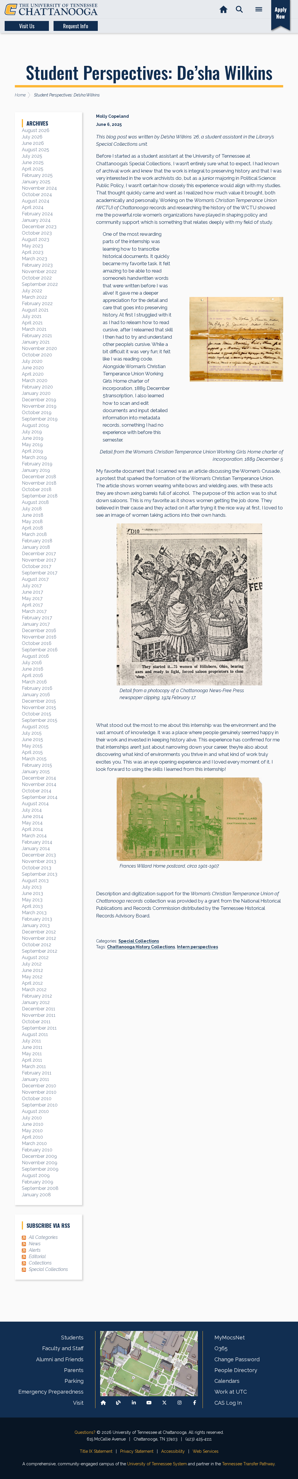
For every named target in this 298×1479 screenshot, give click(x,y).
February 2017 (37, 617)
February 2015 (37, 765)
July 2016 (32, 662)
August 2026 (35, 130)
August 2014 (35, 803)
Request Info (75, 26)
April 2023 (32, 252)
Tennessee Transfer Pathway (248, 1464)
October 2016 (37, 643)
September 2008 (40, 1188)
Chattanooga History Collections (141, 947)
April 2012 (32, 983)
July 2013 (32, 887)
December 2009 (39, 1156)
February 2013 (37, 919)
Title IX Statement (96, 1451)
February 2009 (37, 1182)
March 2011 (34, 1066)
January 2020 (36, 393)
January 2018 (36, 547)
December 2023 (39, 226)
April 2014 (32, 829)
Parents (74, 1370)
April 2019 (32, 451)
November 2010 (39, 1092)
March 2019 (34, 457)
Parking (74, 1381)
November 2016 (39, 637)
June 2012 (32, 970)
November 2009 (39, 1162)
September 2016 (40, 650)
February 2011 (37, 1073)
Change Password (237, 1359)
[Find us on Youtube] (149, 1403)
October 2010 (37, 1098)
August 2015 (35, 726)
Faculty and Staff (63, 1348)
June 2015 (32, 739)
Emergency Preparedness (51, 1392)
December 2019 (39, 399)
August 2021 (35, 310)
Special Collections (138, 941)
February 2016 (37, 688)
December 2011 (38, 1009)
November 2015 (39, 707)
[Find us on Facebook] (194, 1403)
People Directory (235, 1370)
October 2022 (37, 278)
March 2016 (34, 682)
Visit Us (26, 26)
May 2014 (32, 823)
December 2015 (39, 701)
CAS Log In (228, 1403)
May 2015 (32, 746)
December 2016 (39, 630)
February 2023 (37, 265)
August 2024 (35, 201)
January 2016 (36, 694)
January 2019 (36, 470)
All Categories (43, 1237)
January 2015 (36, 771)
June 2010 (32, 1124)
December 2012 (39, 932)
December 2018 (39, 476)
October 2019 (37, 412)
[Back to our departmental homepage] (103, 1403)
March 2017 (34, 611)
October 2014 (37, 791)
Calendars (227, 1381)
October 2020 (37, 355)
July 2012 (32, 964)
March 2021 (34, 329)
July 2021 (32, 316)
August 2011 (35, 1034)
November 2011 (39, 1015)
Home (20, 95)
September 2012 (39, 951)
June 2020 (33, 367)
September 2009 (40, 1169)
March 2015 (34, 759)
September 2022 (40, 284)
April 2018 (32, 528)
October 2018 (37, 489)
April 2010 (32, 1137)
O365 (221, 1348)
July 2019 (32, 432)
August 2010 (35, 1111)
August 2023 (35, 239)
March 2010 (34, 1143)
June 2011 (32, 1047)
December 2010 (39, 1085)
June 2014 (32, 816)
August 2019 (35, 425)
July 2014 (32, 810)
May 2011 (32, 1053)
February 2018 (37, 541)
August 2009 (36, 1175)
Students (72, 1337)
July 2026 (32, 137)
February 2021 (37, 335)
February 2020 (37, 387)
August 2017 (35, 579)
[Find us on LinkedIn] (134, 1403)
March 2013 (34, 912)
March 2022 (34, 297)
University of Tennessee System (157, 1464)
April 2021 (32, 323)
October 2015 (36, 714)
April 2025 (32, 169)
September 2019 (40, 419)
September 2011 (39, 1028)
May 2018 (32, 521)
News (34, 1243)
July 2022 (32, 290)
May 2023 (32, 246)
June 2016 (32, 669)
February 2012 (37, 996)
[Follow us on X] (164, 1403)
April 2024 (33, 207)
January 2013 (36, 925)
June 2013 (32, 893)
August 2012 (35, 957)
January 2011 (35, 1079)
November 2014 (39, 784)
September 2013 (39, 874)
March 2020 (34, 380)
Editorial (37, 1256)
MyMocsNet (229, 1337)
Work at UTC (230, 1392)
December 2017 (39, 553)
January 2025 (36, 181)
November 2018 (39, 483)
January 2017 (36, 624)
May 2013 (32, 900)
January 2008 (36, 1194)
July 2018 (32, 508)
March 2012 (34, 989)
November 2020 (39, 348)
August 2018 (35, 502)
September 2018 (40, 496)
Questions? (84, 1432)
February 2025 (37, 175)
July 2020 (32, 361)
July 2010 (32, 1118)
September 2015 (39, 720)
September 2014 (40, 797)
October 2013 (36, 867)
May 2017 (32, 598)
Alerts (34, 1250)
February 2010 (37, 1150)
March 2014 (34, 835)
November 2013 (39, 861)
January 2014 (36, 848)
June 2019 (32, 438)
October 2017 (36, 566)
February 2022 (37, 303)
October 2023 (37, 233)
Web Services (206, 1451)
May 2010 (32, 1130)
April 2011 (32, 1060)
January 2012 (36, 1002)
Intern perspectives (197, 947)
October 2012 (36, 944)
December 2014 (39, 778)
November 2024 (39, 188)
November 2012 (39, 938)
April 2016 (32, 675)
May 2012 (32, 976)
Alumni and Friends (60, 1359)
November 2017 (39, 560)
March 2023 (34, 258)
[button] (239, 9)
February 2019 (37, 464)
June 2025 (33, 162)
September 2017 (39, 573)
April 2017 (32, 605)
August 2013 (35, 880)
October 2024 (37, 194)
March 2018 (34, 534)
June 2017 (32, 592)
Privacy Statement (136, 1451)
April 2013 (32, 906)
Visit (78, 1403)
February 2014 (37, 842)
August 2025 (35, 149)
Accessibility (173, 1451)
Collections (40, 1263)
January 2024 (36, 220)
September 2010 (40, 1105)
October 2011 (36, 1021)
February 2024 (37, 214)
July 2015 (32, 733)
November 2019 (39, 406)
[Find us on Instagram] (180, 1403)
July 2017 (32, 585)
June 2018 (32, 515)
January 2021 (36, 342)
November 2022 (39, 271)
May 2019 (32, 444)
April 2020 (33, 374)
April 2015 (32, 752)
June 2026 (33, 143)
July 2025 (32, 156)
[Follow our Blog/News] (118, 1403)
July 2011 (31, 1041)
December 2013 (39, 855)
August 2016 (35, 656)
